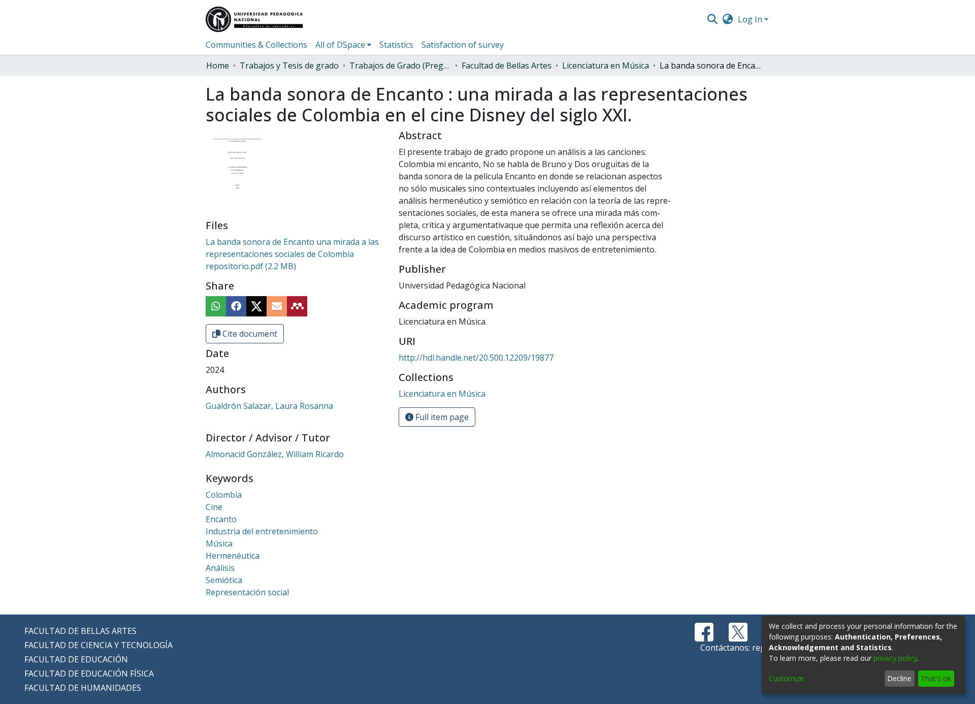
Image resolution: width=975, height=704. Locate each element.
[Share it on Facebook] (236, 306)
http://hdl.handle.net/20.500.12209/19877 (476, 357)
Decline (899, 678)
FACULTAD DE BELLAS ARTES (80, 630)
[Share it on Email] (277, 306)
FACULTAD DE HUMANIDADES (82, 687)
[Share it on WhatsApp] (216, 306)
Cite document (248, 333)
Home (217, 65)
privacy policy (895, 658)
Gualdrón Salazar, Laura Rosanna (269, 405)
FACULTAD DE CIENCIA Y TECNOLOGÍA (98, 645)
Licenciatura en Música (605, 65)
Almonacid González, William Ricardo (275, 454)
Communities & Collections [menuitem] (256, 44)
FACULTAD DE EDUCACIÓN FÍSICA (89, 673)
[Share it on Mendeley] (297, 306)
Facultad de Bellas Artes (506, 65)
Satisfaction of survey (462, 44)
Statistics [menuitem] (396, 44)
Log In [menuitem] (750, 19)
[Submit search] (712, 19)
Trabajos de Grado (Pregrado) (400, 65)
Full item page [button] (441, 417)
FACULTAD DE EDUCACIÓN (76, 659)
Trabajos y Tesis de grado (289, 65)
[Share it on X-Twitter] (256, 306)
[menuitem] (728, 19)
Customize (786, 678)
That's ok (936, 678)
